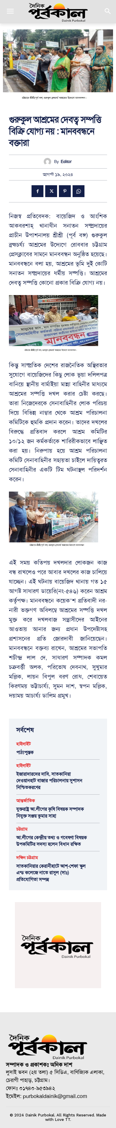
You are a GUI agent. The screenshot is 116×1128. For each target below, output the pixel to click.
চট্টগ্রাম (22, 829)
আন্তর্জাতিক (25, 801)
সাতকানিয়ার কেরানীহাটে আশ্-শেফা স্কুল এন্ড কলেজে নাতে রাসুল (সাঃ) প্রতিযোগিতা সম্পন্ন (51, 873)
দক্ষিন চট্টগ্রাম (27, 857)
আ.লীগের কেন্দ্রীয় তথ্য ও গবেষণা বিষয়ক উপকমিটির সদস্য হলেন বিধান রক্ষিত (51, 840)
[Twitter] (51, 191)
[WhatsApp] (78, 191)
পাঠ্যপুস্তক (25, 752)
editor (66, 161)
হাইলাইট (23, 744)
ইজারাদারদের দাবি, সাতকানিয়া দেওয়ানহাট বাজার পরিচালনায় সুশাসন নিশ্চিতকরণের (49, 780)
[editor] (49, 161)
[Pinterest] (65, 191)
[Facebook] (37, 191)
